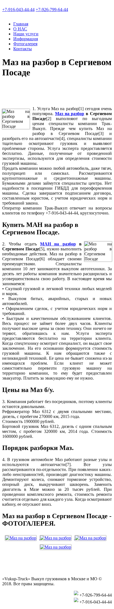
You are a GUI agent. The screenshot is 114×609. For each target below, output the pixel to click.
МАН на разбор (58, 244)
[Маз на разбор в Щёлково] (22, 538)
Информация (25, 38)
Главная (20, 24)
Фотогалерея (25, 43)
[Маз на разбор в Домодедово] (57, 547)
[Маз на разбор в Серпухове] (92, 538)
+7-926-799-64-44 (52, 9)
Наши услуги (25, 33)
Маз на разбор (69, 113)
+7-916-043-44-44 (18, 9)
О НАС (20, 29)
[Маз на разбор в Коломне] (57, 538)
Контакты (22, 48)
